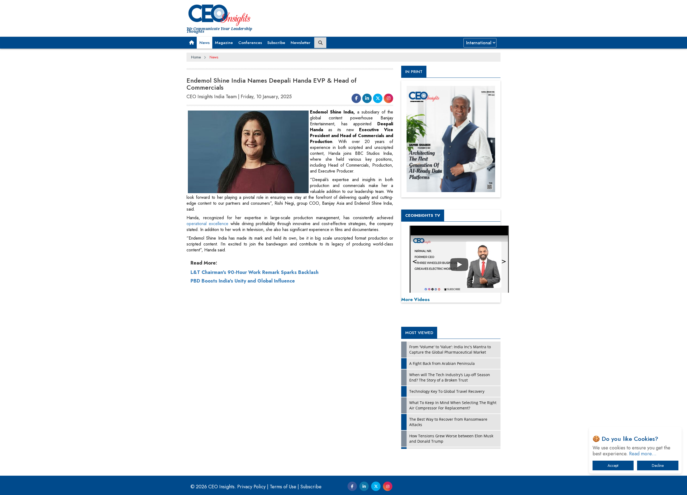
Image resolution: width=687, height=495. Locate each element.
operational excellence (209, 224)
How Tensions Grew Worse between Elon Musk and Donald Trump (451, 438)
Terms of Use (283, 486)
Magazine (224, 43)
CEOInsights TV (422, 215)
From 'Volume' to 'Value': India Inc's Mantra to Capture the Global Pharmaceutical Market (450, 349)
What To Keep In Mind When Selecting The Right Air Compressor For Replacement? (452, 405)
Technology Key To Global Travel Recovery (446, 391)
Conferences (250, 43)
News (204, 43)
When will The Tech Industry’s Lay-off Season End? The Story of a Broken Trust (449, 377)
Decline (658, 465)
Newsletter (300, 43)
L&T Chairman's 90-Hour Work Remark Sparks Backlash (255, 272)
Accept (613, 465)
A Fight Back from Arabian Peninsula (442, 363)
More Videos (415, 299)
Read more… (642, 453)
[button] (192, 43)
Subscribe (276, 43)
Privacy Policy (251, 486)
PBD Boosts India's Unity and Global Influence (243, 280)
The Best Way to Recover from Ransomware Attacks (448, 422)
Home (196, 57)
